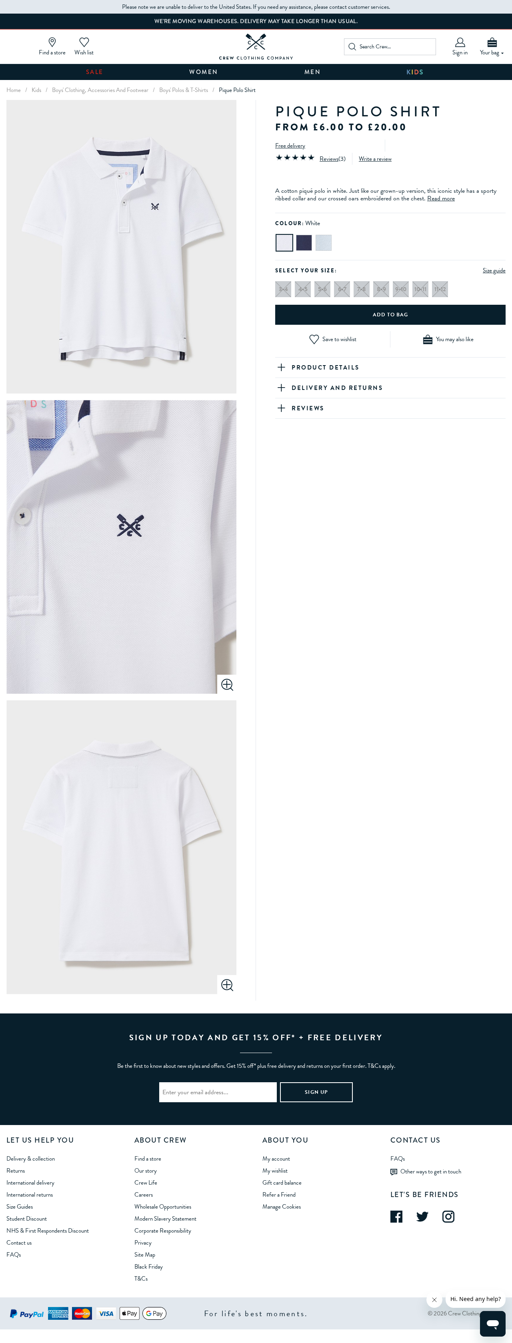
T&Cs (141, 1278)
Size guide (494, 270)
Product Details (326, 367)
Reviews (329, 158)
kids (36, 90)
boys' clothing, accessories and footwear (100, 90)
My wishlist (275, 1170)
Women (203, 72)
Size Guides (19, 1206)
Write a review (375, 158)
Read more (441, 198)
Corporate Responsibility (162, 1230)
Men (312, 72)
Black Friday (148, 1266)
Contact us (19, 1242)
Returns (15, 1170)
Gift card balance (282, 1182)
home (13, 90)
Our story (145, 1170)
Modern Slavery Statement (165, 1218)
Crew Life (145, 1182)
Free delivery (290, 145)
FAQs (13, 1254)
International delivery (30, 1182)
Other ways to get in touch (430, 1171)
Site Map (144, 1254)
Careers (143, 1194)
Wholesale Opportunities (162, 1206)
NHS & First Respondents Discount (47, 1230)
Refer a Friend (279, 1194)
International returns (29, 1194)
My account (276, 1158)
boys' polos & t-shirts (183, 90)
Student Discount (26, 1218)
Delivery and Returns (337, 388)
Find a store (147, 1158)
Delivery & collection (30, 1158)
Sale (95, 72)
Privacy (143, 1242)
